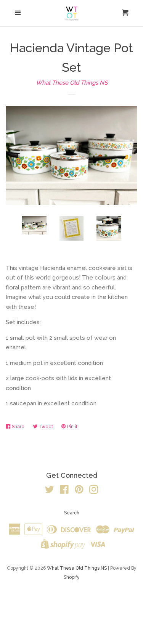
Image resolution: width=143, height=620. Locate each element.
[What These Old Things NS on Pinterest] (79, 491)
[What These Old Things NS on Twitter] (49, 491)
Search (71, 513)
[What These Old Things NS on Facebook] (64, 491)
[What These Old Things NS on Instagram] (93, 491)
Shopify (72, 577)
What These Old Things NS (72, 82)
